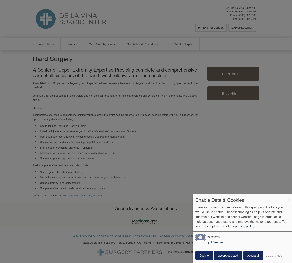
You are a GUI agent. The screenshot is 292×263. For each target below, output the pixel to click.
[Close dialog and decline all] (289, 196)
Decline (204, 255)
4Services (215, 242)
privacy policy (244, 226)
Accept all (253, 255)
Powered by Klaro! (273, 255)
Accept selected (228, 255)
